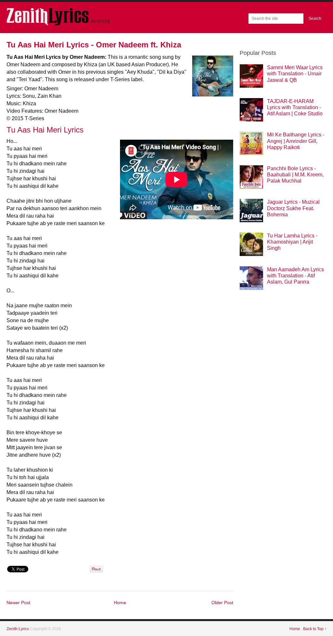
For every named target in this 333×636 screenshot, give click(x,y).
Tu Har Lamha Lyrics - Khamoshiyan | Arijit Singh (292, 242)
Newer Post (18, 602)
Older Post (222, 602)
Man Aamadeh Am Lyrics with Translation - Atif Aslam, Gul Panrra (295, 276)
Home (120, 602)
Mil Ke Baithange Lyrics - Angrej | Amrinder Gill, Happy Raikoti (295, 141)
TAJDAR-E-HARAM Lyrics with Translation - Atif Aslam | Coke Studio (295, 107)
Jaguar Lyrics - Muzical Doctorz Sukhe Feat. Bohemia (293, 208)
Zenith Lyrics (18, 629)
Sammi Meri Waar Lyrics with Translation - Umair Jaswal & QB (295, 74)
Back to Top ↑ (314, 629)
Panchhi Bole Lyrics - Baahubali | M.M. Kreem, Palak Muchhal (295, 175)
